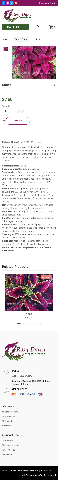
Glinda (6, 85)
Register (43, 3)
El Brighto (29, 318)
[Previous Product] (51, 85)
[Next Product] (54, 85)
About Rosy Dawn (10, 412)
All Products (7, 421)
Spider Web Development (45, 475)
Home (4, 39)
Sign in (53, 3)
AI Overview (7, 425)
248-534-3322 (22, 376)
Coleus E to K (21, 39)
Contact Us (7, 440)
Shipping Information (11, 445)
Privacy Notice (8, 450)
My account (7, 454)
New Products (8, 416)
